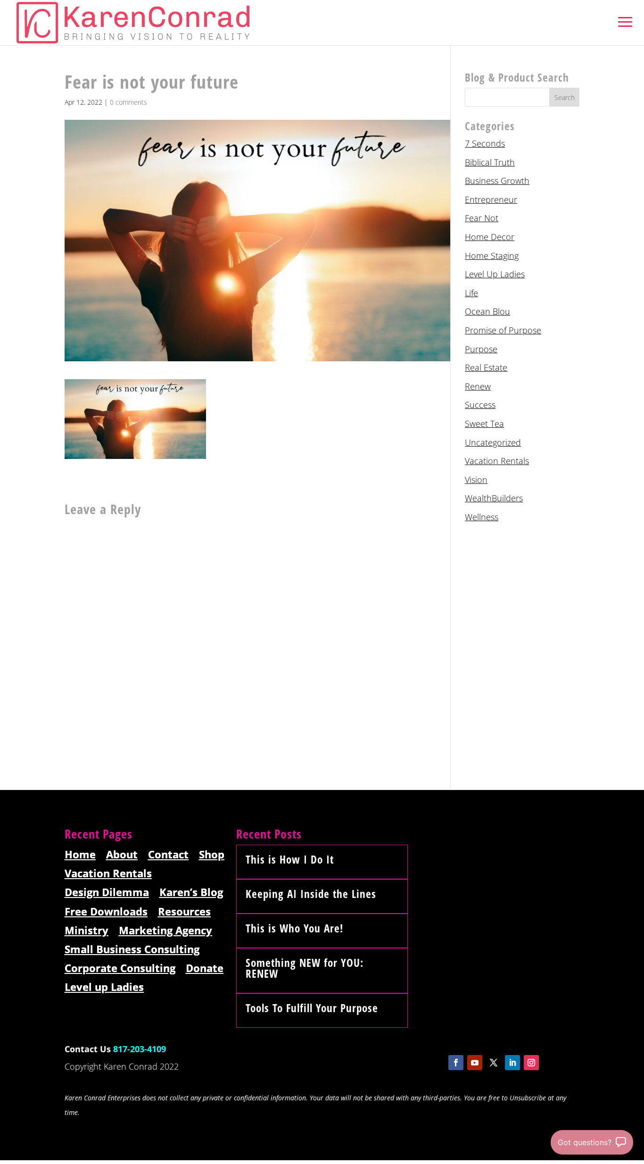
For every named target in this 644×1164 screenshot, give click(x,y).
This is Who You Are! (294, 928)
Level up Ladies (104, 987)
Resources (184, 912)
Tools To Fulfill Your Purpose (312, 1007)
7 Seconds (485, 143)
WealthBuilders (494, 498)
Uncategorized (493, 442)
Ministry (86, 930)
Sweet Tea (484, 423)
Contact (168, 854)
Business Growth (497, 180)
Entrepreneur (491, 199)
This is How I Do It (290, 859)
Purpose (481, 349)
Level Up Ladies (495, 274)
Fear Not (481, 218)
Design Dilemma (107, 892)
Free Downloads (106, 912)
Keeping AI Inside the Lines (311, 893)
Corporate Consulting (120, 968)
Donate (204, 968)
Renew (478, 386)
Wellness (481, 517)
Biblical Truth (490, 162)
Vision (476, 479)
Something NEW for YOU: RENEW (304, 968)
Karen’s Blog (191, 892)
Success (480, 404)
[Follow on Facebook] (455, 1062)
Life (471, 293)
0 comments (128, 102)
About (122, 854)
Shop (211, 854)
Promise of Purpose (503, 330)
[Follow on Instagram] (531, 1062)
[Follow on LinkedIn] (512, 1062)
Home (80, 854)
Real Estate (486, 367)
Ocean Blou (487, 311)
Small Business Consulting (132, 949)
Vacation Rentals (497, 460)
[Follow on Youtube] (474, 1062)
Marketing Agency (165, 930)
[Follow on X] (493, 1062)
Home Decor (489, 236)
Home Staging (492, 255)
